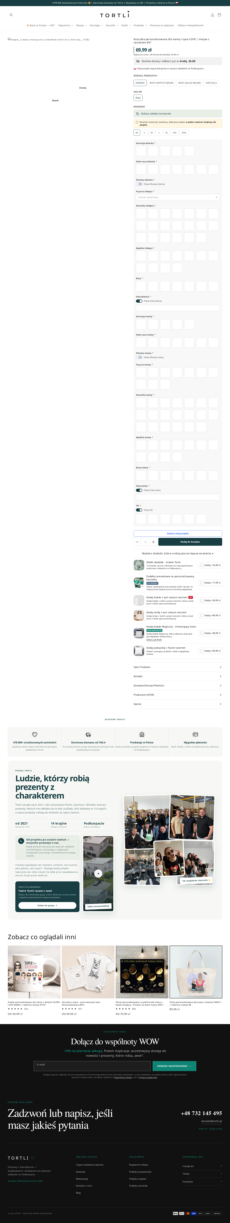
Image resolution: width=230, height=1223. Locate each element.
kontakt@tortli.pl (211, 1121)
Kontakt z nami (84, 1185)
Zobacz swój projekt (178, 533)
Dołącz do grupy (47, 905)
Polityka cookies (137, 1178)
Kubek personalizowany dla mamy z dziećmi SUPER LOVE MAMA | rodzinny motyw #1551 (34, 1003)
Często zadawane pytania (90, 1164)
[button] (11, 14)
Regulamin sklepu (138, 1164)
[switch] (139, 184)
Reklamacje (82, 1178)
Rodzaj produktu (145, 75)
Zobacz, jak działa (154, 639)
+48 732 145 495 (201, 1113)
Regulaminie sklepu (123, 1077)
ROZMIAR (139, 106)
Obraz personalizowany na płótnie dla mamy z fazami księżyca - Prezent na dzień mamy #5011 (140, 1003)
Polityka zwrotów (138, 1185)
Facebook (188, 1181)
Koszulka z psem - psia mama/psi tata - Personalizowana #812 (81, 1003)
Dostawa (80, 1171)
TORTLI (21, 1158)
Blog (78, 1192)
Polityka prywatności (140, 1171)
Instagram (188, 1166)
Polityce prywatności (148, 1077)
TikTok (186, 1173)
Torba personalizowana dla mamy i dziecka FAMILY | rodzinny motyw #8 (195, 1003)
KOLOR (138, 91)
